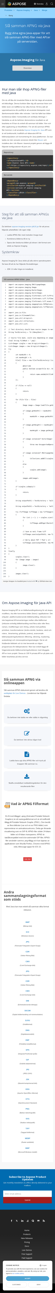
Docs (27, 1246)
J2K (27, 1079)
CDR (27, 952)
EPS (27, 1050)
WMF (27, 1148)
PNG (27, 1109)
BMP (28, 922)
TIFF (28, 1128)
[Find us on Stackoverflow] (27, 1221)
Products (27, 1234)
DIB (27, 1001)
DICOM (28, 1011)
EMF (27, 1040)
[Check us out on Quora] (33, 1221)
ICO (27, 932)
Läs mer (28, 859)
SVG (27, 1119)
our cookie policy (18, 1273)
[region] (27, 430)
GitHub (42, 581)
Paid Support (27, 1258)
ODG (27, 1089)
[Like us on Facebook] (11, 1221)
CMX (28, 961)
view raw (48, 581)
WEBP (27, 1138)
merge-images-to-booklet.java (15, 581)
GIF (27, 1060)
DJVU (27, 1020)
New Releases (27, 1238)
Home (26, 1230)
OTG (28, 1099)
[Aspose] (16, 4)
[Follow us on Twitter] (17, 1221)
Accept (27, 1278)
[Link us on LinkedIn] (22, 1221)
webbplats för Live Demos (15, 693)
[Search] (52, 4)
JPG (27, 942)
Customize (16, 1284)
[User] (46, 4)
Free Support (26, 1254)
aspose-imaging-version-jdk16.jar (25, 226)
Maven (40, 140)
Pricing (27, 1242)
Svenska (39, 4)
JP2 (27, 1070)
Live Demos (27, 1250)
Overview (28, 68)
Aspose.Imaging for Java (34, 130)
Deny (39, 1284)
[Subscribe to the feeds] (44, 1221)
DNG (28, 1030)
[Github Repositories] (38, 1221)
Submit (27, 1200)
